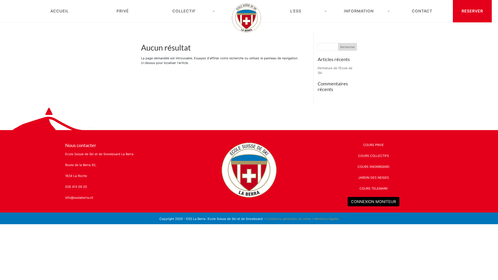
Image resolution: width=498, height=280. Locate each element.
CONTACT (422, 11)
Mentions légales (326, 219)
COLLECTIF (184, 11)
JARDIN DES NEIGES (373, 177)
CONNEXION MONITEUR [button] (373, 201)
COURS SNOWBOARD (373, 167)
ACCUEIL (59, 11)
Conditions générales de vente (288, 219)
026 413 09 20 (76, 187)
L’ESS (295, 11)
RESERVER (472, 11)
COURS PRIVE (373, 145)
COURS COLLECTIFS (373, 156)
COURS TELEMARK (373, 188)
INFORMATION (359, 11)
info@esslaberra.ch (79, 198)
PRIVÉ (123, 11)
